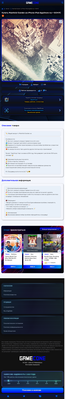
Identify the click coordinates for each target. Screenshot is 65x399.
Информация (7, 291)
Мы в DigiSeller (8, 311)
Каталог (8, 8)
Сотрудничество (9, 307)
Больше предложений (49, 229)
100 (52, 267)
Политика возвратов (10, 294)
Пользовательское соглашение (13, 323)
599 (13, 267)
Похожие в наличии (31, 390)
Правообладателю (10, 331)
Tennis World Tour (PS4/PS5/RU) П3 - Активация (11, 258)
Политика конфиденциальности (13, 327)
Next (59, 251)
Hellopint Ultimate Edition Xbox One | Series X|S (31, 258)
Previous (6, 251)
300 (32, 267)
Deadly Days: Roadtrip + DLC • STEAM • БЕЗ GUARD (51, 258)
